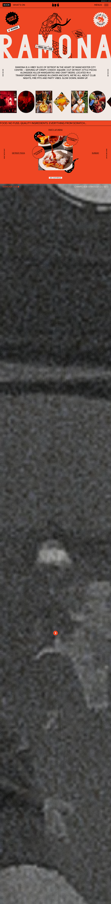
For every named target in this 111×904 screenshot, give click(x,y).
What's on (19, 5)
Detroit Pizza (18, 153)
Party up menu (55, 130)
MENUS (98, 5)
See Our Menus (55, 178)
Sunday (95, 153)
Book (7, 4)
